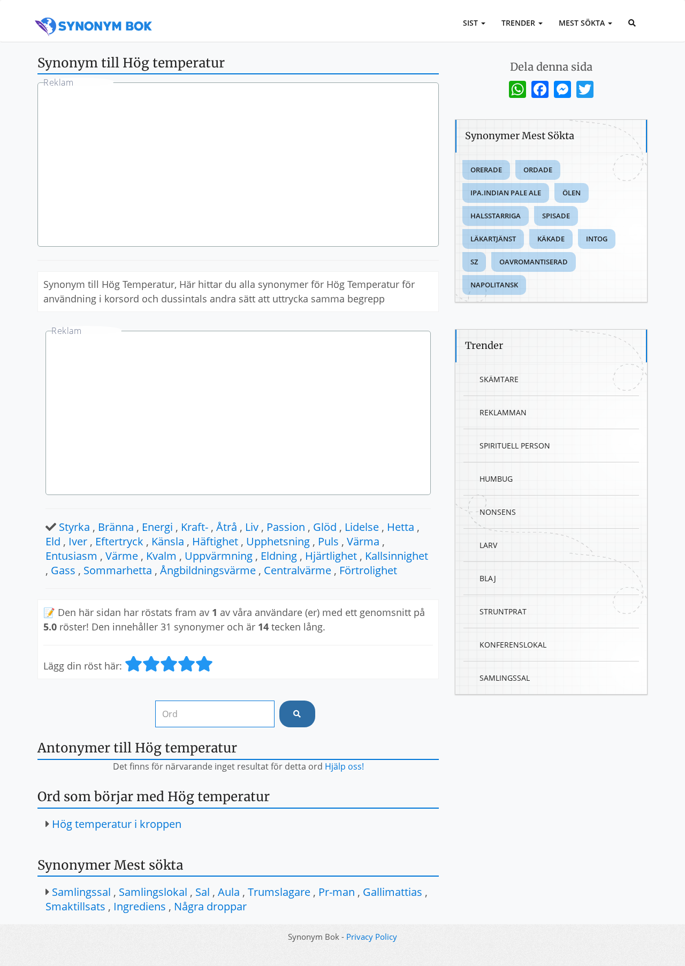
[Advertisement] (238, 166)
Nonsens (498, 512)
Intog (596, 239)
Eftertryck (119, 541)
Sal (202, 892)
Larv (488, 545)
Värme (121, 556)
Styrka (74, 527)
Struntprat (503, 611)
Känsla (167, 541)
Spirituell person (515, 445)
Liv (251, 527)
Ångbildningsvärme (208, 570)
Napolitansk (494, 285)
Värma (363, 541)
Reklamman (503, 412)
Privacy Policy (371, 936)
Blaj (488, 578)
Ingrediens (139, 906)
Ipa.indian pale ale (505, 192)
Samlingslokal (153, 892)
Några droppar (210, 906)
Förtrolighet (368, 570)
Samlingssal (81, 892)
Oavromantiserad (533, 262)
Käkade (551, 239)
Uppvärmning (219, 556)
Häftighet (215, 541)
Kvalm (161, 556)
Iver (77, 541)
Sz (474, 262)
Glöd (325, 527)
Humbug (496, 479)
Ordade (537, 169)
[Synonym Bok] (93, 14)
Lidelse (362, 527)
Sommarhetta (117, 570)
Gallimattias (392, 892)
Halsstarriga (495, 215)
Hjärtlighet (331, 556)
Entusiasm (71, 556)
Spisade (556, 215)
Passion (286, 527)
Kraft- (194, 527)
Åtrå (226, 527)
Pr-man (336, 892)
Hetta (400, 527)
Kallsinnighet (396, 556)
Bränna (116, 527)
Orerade (486, 169)
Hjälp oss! (344, 766)
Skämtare (499, 379)
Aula (229, 892)
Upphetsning (278, 541)
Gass (63, 570)
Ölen (571, 192)
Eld (52, 541)
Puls (328, 541)
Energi (157, 527)
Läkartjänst (493, 239)
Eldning (279, 556)
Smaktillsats (75, 906)
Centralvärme (297, 570)
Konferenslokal (513, 645)
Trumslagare (279, 892)
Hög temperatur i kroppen (116, 824)
